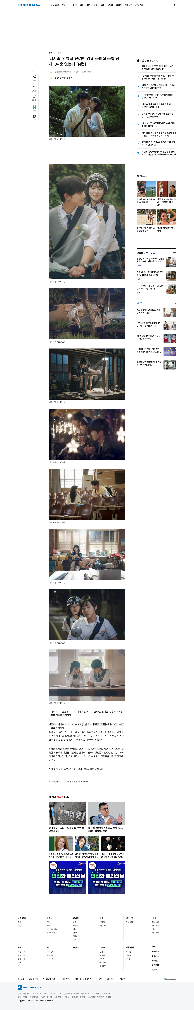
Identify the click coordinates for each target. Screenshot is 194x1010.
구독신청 (99, 979)
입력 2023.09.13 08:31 (63, 72)
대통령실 (155, 922)
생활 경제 (103, 926)
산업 (74, 922)
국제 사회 (50, 959)
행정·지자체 (22, 959)
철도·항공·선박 (52, 929)
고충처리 (110, 979)
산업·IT (74, 5)
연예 (101, 952)
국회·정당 (155, 926)
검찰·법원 (21, 955)
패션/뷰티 (103, 955)
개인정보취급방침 (49, 979)
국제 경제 (50, 952)
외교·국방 (155, 933)
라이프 (119, 5)
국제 (102, 5)
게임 (74, 929)
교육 (19, 962)
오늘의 (146, 253)
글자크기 (34, 91)
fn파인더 (129, 952)
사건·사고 (21, 952)
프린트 (34, 100)
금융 (19, 922)
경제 (82, 5)
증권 (19, 926)
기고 (127, 926)
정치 (89, 5)
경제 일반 (103, 922)
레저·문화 (103, 966)
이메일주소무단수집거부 (82, 979)
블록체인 (76, 936)
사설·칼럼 (129, 922)
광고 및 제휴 (33, 979)
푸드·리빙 (103, 962)
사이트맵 (122, 979)
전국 (19, 966)
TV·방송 (58, 52)
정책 (48, 922)
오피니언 (128, 5)
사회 (95, 5)
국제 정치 (50, 955)
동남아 (110, 5)
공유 (34, 80)
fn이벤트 (155, 960)
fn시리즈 (129, 955)
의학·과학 (76, 940)
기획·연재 (139, 5)
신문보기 (155, 969)
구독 (34, 111)
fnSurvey (156, 956)
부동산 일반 (51, 933)
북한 (153, 929)
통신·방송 (76, 926)
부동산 (64, 5)
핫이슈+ (129, 959)
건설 (48, 926)
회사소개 (21, 979)
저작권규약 (64, 979)
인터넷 (75, 933)
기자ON (155, 965)
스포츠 (102, 959)
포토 (154, 947)
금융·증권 (55, 5)
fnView (155, 951)
